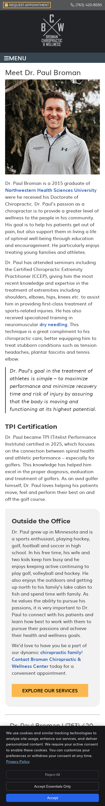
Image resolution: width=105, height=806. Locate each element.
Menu (17, 58)
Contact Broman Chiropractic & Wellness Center (46, 662)
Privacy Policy (18, 761)
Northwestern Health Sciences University (51, 189)
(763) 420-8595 (88, 5)
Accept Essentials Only (52, 786)
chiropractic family (60, 652)
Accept (52, 798)
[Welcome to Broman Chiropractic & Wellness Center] (52, 46)
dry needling (53, 324)
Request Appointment (29, 5)
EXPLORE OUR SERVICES (50, 690)
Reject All (52, 775)
